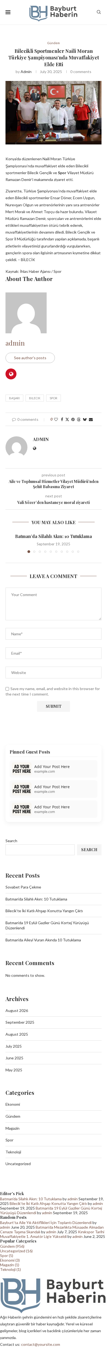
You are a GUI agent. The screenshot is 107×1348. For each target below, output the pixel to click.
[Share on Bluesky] (85, 419)
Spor (53, 398)
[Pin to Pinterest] (73, 419)
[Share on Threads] (79, 419)
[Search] (99, 12)
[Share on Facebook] (62, 419)
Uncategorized (18, 1163)
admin (26, 71)
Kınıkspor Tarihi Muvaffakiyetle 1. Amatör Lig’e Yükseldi (52, 1234)
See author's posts (30, 357)
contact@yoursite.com (40, 1344)
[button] (10, 543)
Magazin (12, 1128)
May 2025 (13, 1070)
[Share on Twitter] (67, 419)
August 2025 (16, 1034)
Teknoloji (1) (10, 1269)
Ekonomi (12, 1104)
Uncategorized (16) (16, 1251)
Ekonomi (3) (10, 1260)
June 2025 (14, 1058)
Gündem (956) (12, 1246)
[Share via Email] (91, 419)
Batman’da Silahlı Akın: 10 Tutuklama (53, 536)
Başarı (14, 398)
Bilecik (34, 398)
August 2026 (16, 1010)
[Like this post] (56, 419)
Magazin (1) (9, 1264)
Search (11, 840)
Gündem (12, 1116)
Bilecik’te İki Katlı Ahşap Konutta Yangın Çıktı (44, 910)
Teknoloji (13, 1152)
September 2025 (19, 1022)
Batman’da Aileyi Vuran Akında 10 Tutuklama (43, 940)
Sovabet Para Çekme (23, 887)
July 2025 (13, 1046)
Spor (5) (6, 1255)
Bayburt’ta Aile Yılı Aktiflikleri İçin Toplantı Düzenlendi (46, 1222)
